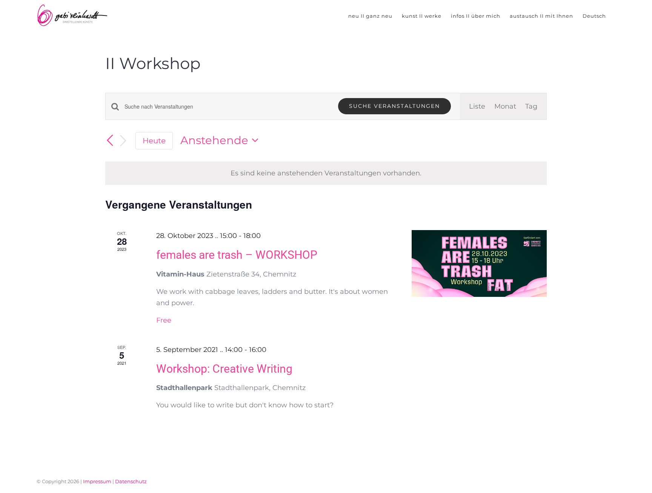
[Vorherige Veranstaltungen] (109, 140)
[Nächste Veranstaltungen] (123, 140)
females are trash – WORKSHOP (236, 254)
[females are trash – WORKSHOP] (479, 263)
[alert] (326, 173)
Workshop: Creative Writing (224, 368)
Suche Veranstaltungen (394, 106)
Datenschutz (131, 481)
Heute (154, 140)
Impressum (97, 481)
